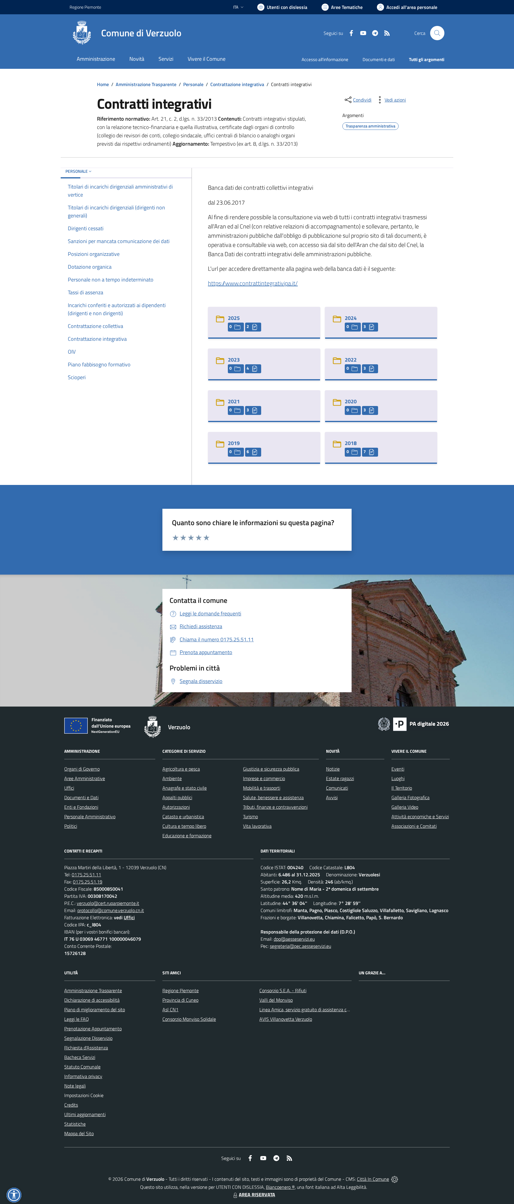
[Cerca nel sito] (437, 33)
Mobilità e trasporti (261, 787)
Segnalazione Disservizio (88, 1038)
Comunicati (337, 787)
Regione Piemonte (85, 7)
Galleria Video (404, 807)
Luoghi (398, 778)
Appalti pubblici (177, 797)
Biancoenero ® (280, 1187)
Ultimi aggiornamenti (85, 1114)
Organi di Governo (82, 768)
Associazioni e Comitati (414, 826)
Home (103, 84)
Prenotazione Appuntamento (93, 1028)
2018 (351, 443)
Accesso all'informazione (325, 59)
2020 (351, 401)
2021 (234, 401)
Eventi (397, 768)
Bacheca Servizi (79, 1057)
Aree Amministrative (84, 778)
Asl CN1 (170, 1009)
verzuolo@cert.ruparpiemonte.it (108, 903)
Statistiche (75, 1123)
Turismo (250, 816)
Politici (70, 826)
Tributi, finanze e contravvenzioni (275, 807)
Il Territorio (401, 787)
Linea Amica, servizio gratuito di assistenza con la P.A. (312, 1009)
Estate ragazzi (340, 778)
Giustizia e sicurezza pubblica (271, 768)
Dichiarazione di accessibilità (92, 1000)
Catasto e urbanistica (183, 816)
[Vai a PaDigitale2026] (413, 723)
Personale (193, 84)
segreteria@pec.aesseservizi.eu (300, 946)
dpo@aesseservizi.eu (294, 938)
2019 (234, 443)
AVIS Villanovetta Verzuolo (285, 1019)
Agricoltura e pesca (181, 768)
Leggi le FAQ (76, 1019)
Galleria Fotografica (410, 797)
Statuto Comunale (82, 1066)
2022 (351, 360)
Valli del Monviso (276, 1000)
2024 (351, 318)
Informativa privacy (83, 1076)
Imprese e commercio (264, 778)
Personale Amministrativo (89, 816)
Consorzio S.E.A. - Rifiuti (282, 990)
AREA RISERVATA (257, 1194)
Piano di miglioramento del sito (94, 1009)
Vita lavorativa (257, 826)
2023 (234, 360)
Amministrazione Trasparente (146, 84)
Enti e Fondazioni (81, 807)
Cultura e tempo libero (184, 826)
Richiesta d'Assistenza (86, 1047)
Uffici (69, 787)
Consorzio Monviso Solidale (189, 1019)
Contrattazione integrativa (237, 84)
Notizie (333, 768)
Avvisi (332, 797)
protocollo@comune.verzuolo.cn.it (110, 910)
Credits (71, 1104)
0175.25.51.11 (86, 874)
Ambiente (172, 778)
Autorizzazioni (176, 807)
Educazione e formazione (186, 835)
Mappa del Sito (79, 1133)
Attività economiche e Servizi (420, 816)
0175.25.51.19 (87, 881)
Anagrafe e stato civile (184, 787)
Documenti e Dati (81, 797)
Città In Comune (373, 1179)
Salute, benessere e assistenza (273, 797)
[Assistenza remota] (395, 1179)
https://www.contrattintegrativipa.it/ (253, 283)
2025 (234, 318)
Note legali (75, 1085)
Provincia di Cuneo (180, 1000)
